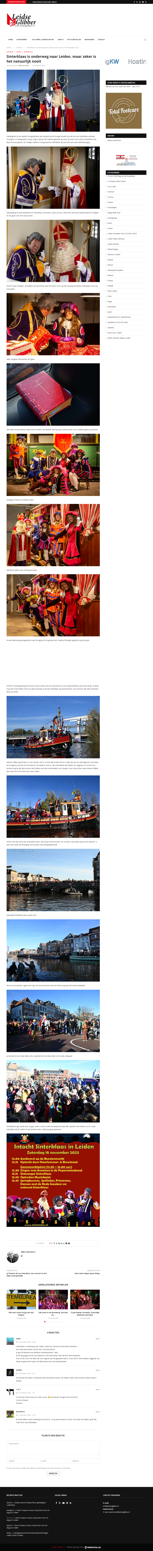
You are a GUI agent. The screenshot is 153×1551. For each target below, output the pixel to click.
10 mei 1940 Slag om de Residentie (121, 176)
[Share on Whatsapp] (64, 1243)
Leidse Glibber (57, 1547)
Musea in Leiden (114, 254)
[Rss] (145, 2)
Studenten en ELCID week (118, 322)
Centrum (19, 47)
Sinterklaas (112, 306)
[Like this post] (51, 1243)
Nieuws (110, 275)
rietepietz (20, 1412)
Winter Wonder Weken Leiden (119, 338)
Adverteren (89, 40)
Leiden (110, 228)
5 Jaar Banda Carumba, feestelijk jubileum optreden (85, 1313)
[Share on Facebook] (54, 1243)
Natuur (110, 265)
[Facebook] (134, 2)
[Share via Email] (69, 1243)
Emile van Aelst (24, 66)
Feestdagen (112, 207)
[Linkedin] (140, 2)
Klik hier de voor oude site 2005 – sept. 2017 (123, 86)
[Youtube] (143, 2)
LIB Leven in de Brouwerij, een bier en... (53, 1313)
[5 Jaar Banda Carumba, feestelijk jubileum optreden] (85, 1299)
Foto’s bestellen (74, 40)
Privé (109, 296)
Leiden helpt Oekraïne (116, 239)
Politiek (110, 286)
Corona (110, 197)
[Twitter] (137, 2)
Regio (110, 301)
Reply (98, 1338)
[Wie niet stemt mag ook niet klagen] (21, 1299)
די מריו (18, 1389)
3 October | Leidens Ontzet (43, 40)
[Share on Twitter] (56, 1243)
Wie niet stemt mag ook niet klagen (21, 1313)
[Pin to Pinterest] (59, 1243)
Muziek (110, 260)
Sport (110, 312)
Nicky (9, 1533)
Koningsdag (112, 218)
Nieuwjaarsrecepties (115, 270)
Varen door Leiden (115, 333)
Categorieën (21, 40)
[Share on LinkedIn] (61, 1243)
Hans (18, 1339)
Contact (101, 40)
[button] (28, 2)
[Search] (145, 39)
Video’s (60, 40)
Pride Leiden (112, 291)
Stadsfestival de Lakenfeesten (119, 317)
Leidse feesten (113, 244)
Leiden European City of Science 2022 (122, 233)
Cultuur (110, 202)
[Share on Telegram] (66, 1243)
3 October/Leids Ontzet (117, 181)
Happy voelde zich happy (43, 2)
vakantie (111, 327)
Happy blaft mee (114, 213)
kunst (110, 223)
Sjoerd (9, 1502)
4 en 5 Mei (112, 186)
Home (10, 40)
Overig (110, 280)
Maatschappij (113, 249)
